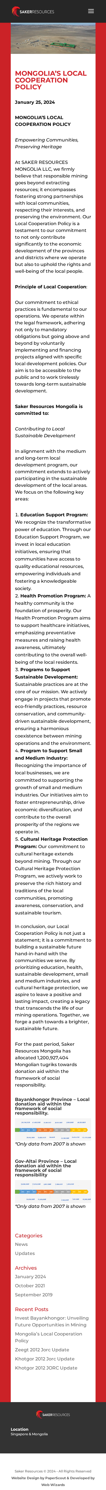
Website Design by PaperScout (38, 1478)
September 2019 (34, 1294)
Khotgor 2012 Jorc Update (45, 1359)
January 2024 (30, 1276)
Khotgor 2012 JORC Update (46, 1368)
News (21, 1244)
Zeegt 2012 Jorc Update (42, 1349)
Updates (25, 1253)
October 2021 (30, 1285)
